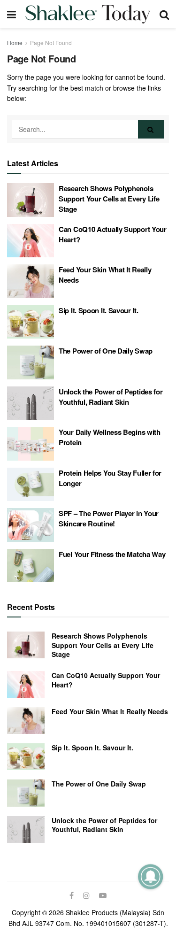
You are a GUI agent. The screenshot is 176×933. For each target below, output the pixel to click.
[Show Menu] (11, 14)
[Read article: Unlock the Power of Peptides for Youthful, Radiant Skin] (30, 403)
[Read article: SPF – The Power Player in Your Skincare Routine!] (30, 525)
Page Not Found (51, 42)
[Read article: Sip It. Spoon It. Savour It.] (30, 322)
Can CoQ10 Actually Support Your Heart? (106, 680)
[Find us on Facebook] (71, 895)
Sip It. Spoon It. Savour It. (98, 310)
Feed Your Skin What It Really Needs (110, 711)
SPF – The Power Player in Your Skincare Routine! (109, 518)
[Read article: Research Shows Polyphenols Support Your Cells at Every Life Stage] (30, 200)
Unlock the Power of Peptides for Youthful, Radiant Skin (110, 396)
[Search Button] (164, 14)
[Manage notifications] (150, 876)
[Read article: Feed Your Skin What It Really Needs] (30, 281)
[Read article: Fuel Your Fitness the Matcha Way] (30, 566)
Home (15, 42)
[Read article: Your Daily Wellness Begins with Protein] (30, 444)
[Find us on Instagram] (86, 895)
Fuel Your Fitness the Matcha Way (112, 554)
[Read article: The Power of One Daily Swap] (30, 362)
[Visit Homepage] (87, 14)
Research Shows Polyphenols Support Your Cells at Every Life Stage (109, 198)
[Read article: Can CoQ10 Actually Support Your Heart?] (30, 241)
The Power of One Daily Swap (106, 351)
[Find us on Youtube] (103, 895)
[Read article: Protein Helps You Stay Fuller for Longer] (30, 484)
